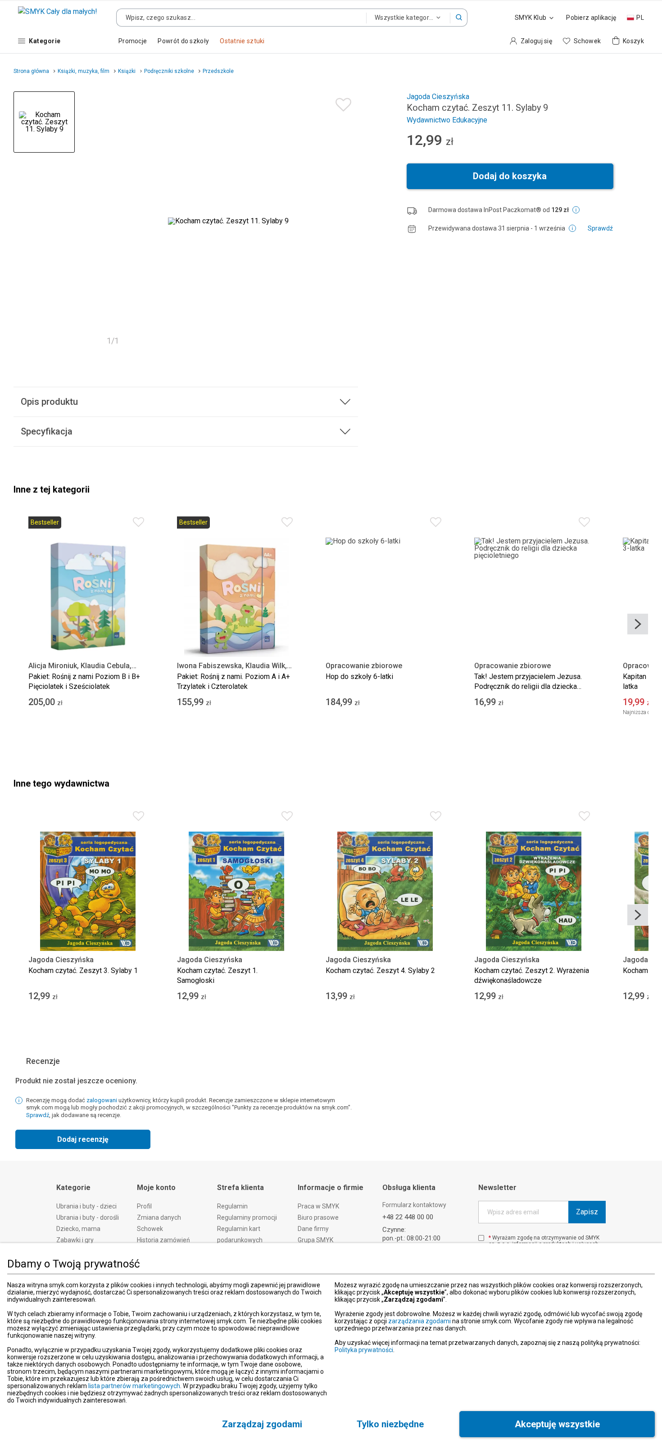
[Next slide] (637, 624)
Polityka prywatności (364, 1349)
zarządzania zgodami (419, 1321)
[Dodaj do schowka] (341, 102)
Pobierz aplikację (591, 17)
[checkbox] (481, 1238)
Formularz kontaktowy (414, 1204)
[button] (458, 18)
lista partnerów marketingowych (134, 1385)
